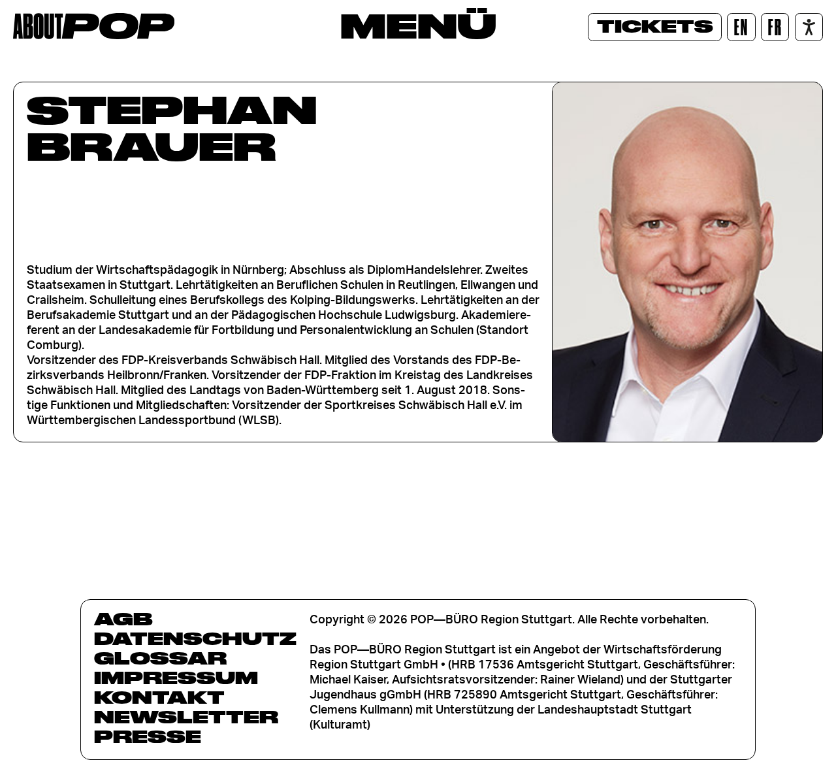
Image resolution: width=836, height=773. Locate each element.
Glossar (160, 658)
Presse (147, 736)
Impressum (176, 677)
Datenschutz (195, 638)
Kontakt (159, 697)
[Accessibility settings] (809, 27)
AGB (123, 619)
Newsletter (186, 717)
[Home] (93, 26)
